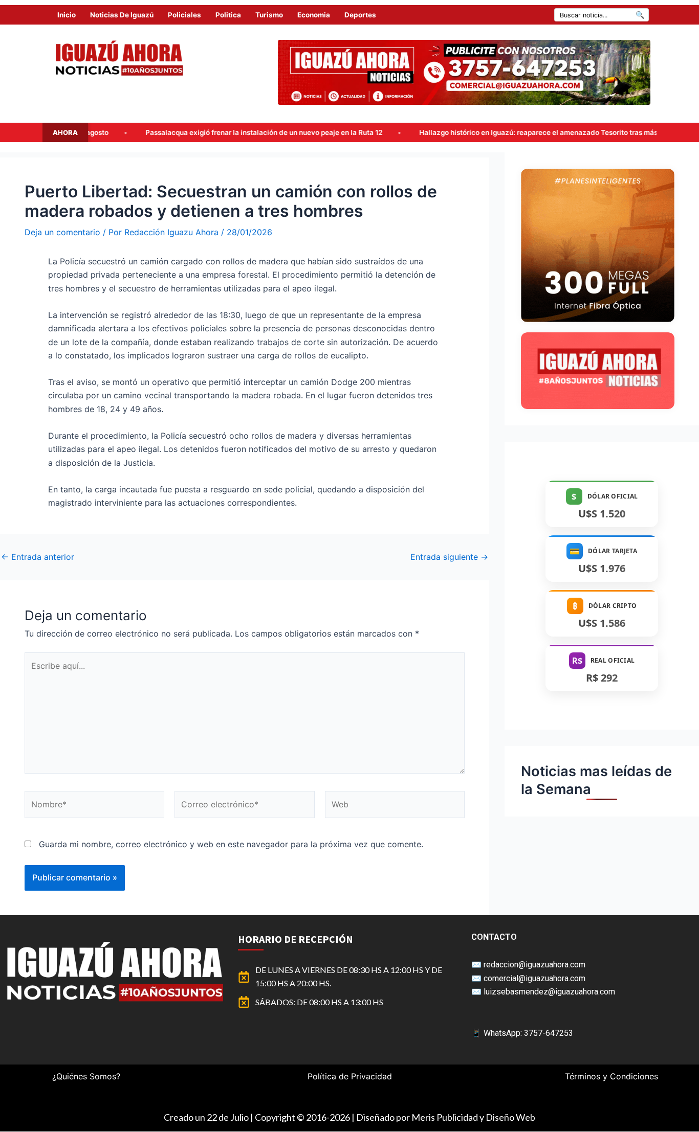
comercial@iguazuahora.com (534, 978)
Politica (228, 15)
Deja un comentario (62, 232)
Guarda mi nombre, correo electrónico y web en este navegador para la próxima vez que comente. (231, 844)
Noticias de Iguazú (122, 15)
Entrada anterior (37, 557)
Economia (313, 15)
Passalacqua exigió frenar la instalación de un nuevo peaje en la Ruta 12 (169, 132)
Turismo (269, 15)
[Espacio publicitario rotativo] (464, 72)
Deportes (360, 15)
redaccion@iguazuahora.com (534, 964)
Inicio (66, 15)
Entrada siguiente (449, 557)
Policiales (184, 15)
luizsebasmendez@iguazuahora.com (549, 992)
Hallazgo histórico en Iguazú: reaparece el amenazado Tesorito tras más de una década (470, 132)
